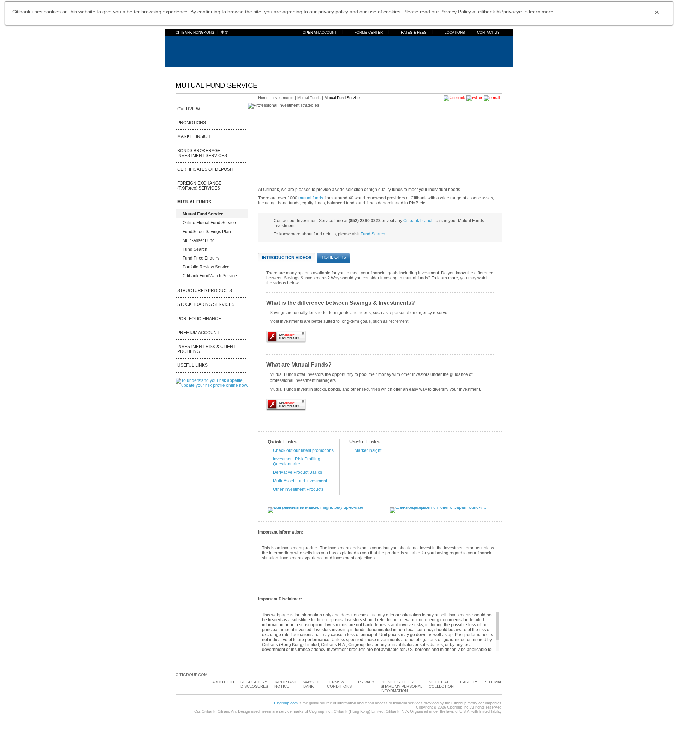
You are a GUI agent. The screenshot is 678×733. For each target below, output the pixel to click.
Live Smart (434, 71)
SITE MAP (493, 682)
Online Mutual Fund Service (209, 222)
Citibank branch (418, 220)
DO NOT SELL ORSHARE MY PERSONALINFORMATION (401, 686)
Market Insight (368, 450)
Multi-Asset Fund (199, 240)
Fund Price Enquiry (201, 258)
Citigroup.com (286, 703)
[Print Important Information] (498, 533)
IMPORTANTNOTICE (285, 684)
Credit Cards (228, 71)
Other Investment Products (298, 489)
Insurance (302, 71)
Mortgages (257, 71)
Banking (201, 71)
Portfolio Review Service (206, 266)
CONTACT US (488, 32)
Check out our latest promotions (303, 450)
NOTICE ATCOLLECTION (441, 684)
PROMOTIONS (191, 122)
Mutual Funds (309, 97)
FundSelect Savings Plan (207, 231)
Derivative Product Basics (297, 472)
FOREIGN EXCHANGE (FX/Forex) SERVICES (199, 186)
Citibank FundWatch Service (210, 275)
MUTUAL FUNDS (194, 201)
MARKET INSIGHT (195, 136)
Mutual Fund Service (203, 213)
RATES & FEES (414, 32)
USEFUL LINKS (192, 365)
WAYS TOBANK (312, 684)
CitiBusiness (405, 71)
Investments (282, 97)
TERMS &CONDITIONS (339, 684)
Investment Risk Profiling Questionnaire (296, 461)
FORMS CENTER (369, 32)
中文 (224, 32)
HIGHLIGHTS (333, 257)
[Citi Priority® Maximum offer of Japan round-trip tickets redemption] (442, 507)
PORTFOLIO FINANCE (199, 318)
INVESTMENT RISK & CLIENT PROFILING (206, 349)
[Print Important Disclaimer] (498, 599)
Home (182, 71)
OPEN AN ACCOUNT (320, 32)
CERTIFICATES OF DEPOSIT (205, 169)
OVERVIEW (188, 108)
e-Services (375, 71)
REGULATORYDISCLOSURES (254, 684)
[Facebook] (215, 675)
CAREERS (469, 682)
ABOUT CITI (223, 682)
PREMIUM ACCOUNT (198, 332)
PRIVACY (366, 682)
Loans (280, 71)
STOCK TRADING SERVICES (205, 304)
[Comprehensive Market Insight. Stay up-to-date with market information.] (320, 507)
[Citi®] (199, 50)
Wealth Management (338, 71)
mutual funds (310, 198)
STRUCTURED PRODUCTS (204, 290)
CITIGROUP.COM (191, 675)
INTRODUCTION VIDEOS (286, 257)
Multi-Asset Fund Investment (300, 480)
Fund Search (195, 249)
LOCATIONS (455, 32)
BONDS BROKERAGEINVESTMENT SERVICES (202, 153)
